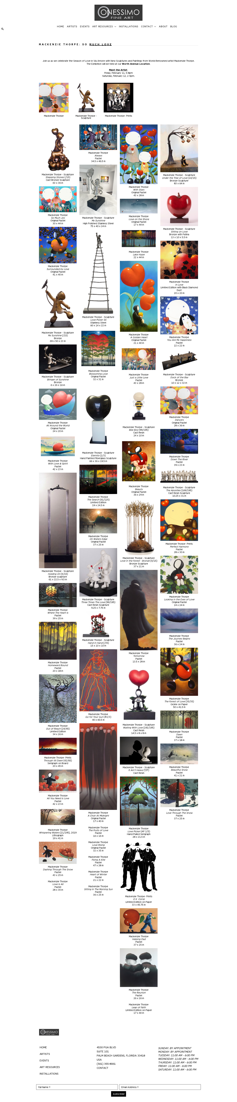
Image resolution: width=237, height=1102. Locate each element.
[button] (104, 26)
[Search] (2, 29)
